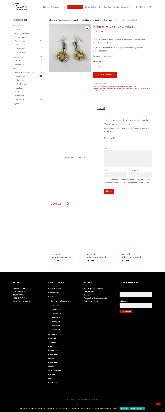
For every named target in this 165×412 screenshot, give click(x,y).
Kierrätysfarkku (19, 26)
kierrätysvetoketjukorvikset (103, 89)
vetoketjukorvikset (99, 91)
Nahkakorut (19, 95)
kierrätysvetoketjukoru (130, 86)
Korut (15, 68)
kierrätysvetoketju (115, 86)
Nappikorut (19, 88)
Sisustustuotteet (21, 37)
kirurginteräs (117, 89)
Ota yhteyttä (89, 292)
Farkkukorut (20, 41)
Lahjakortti (17, 103)
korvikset (126, 89)
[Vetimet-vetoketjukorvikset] (66, 230)
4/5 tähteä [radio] (115, 141)
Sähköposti (134, 170)
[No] (162, 409)
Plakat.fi (97, 399)
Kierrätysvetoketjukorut (24, 72)
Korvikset (21, 45)
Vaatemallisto (18, 57)
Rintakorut (52, 374)
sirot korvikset (135, 89)
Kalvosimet (52, 382)
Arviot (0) (101, 108)
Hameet (51, 358)
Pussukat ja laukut (22, 33)
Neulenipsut (19, 92)
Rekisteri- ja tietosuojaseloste (95, 298)
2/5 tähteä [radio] (108, 141)
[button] (87, 28)
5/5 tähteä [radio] (118, 141)
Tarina (86, 295)
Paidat (17, 61)
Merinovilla (19, 64)
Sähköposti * (124, 301)
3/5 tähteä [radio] (111, 141)
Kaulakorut (21, 84)
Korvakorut (52, 350)
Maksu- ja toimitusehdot (93, 288)
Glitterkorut (19, 99)
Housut (51, 366)
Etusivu (52, 20)
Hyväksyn (124, 408)
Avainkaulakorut (54, 370)
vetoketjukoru (146, 89)
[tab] (100, 108)
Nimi (106, 170)
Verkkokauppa (64, 20)
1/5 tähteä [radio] (105, 141)
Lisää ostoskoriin (105, 75)
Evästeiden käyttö (91, 301)
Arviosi (107, 148)
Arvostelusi (109, 138)
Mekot (51, 346)
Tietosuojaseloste (137, 408)
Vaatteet (18, 29)
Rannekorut (21, 48)
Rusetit (51, 378)
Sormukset (21, 52)
